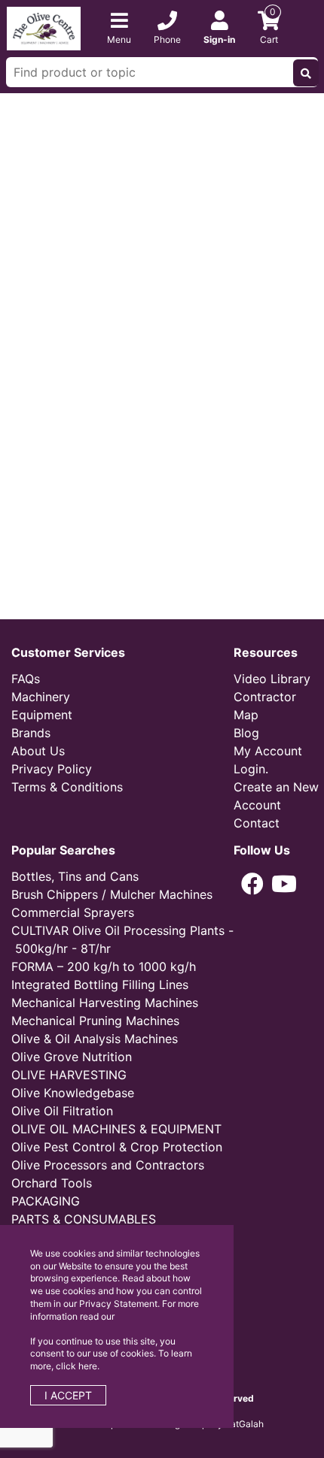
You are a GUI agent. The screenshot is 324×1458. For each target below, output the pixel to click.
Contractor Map (265, 705)
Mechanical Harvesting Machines (104, 1002)
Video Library (272, 678)
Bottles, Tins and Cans (75, 876)
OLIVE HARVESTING (69, 1074)
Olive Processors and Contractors (107, 1164)
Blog (246, 732)
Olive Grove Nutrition (71, 1056)
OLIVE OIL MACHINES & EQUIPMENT (116, 1128)
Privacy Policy (51, 768)
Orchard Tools (51, 1182)
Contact (257, 822)
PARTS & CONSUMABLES (83, 1219)
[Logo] (44, 27)
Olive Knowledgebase (72, 1092)
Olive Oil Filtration (62, 1110)
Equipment (41, 714)
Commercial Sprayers (72, 912)
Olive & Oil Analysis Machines (94, 1038)
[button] (252, 883)
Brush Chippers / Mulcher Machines (111, 894)
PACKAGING (45, 1200)
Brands (30, 732)
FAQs (25, 678)
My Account (268, 750)
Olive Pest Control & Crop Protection (116, 1146)
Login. (251, 768)
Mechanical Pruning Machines (95, 1020)
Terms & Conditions (67, 786)
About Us (38, 750)
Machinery (40, 696)
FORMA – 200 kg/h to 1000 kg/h (103, 966)
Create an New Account (276, 795)
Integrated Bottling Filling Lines (99, 984)
